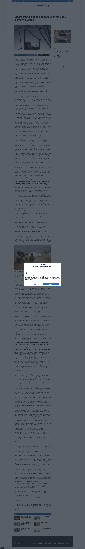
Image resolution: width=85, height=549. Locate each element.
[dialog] (42, 274)
